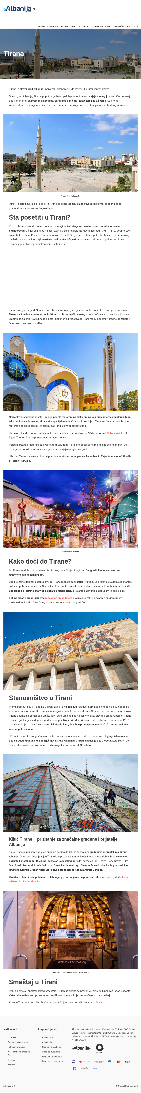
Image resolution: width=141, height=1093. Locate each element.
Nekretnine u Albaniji (51, 1047)
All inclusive (68, 26)
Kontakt (11, 1065)
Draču (99, 1002)
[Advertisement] (70, 277)
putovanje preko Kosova (59, 598)
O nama (11, 1060)
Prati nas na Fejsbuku (52, 1056)
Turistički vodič (122, 26)
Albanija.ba (47, 1042)
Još (136, 26)
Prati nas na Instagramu (53, 1061)
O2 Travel (12, 1037)
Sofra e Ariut (114, 433)
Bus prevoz (85, 26)
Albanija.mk (47, 1037)
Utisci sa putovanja (51, 1051)
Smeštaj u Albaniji (48, 26)
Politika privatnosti (16, 1047)
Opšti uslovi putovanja (18, 1042)
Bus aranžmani (102, 26)
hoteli (110, 877)
